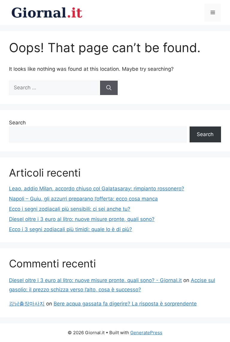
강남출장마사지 (27, 304)
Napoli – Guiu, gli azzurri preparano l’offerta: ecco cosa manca (83, 199)
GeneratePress (146, 332)
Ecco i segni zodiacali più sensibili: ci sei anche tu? (69, 209)
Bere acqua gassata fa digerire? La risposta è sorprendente (125, 304)
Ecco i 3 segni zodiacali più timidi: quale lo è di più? (70, 229)
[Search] (109, 88)
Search (17, 123)
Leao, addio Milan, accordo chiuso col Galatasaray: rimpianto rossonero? (96, 189)
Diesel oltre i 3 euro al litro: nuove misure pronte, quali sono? (82, 219)
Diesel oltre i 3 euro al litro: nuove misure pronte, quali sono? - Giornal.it (95, 280)
